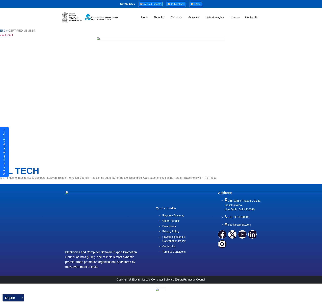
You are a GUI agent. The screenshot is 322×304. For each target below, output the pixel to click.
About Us (159, 17)
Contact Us (251, 17)
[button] (160, 17)
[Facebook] (222, 234)
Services (176, 17)
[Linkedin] (252, 234)
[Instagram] (222, 244)
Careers (235, 17)
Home (144, 17)
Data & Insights (215, 17)
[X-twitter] (232, 234)
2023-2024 (6, 34)
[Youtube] (242, 234)
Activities (193, 17)
